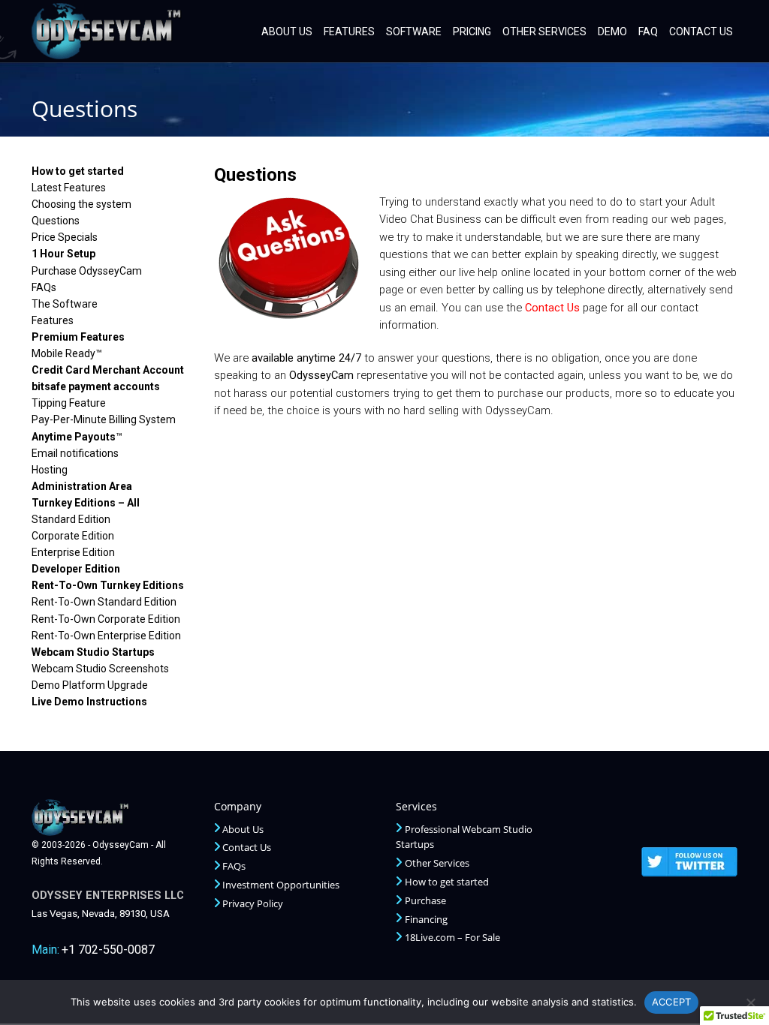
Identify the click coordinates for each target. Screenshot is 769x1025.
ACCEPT (672, 1002)
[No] (750, 1002)
